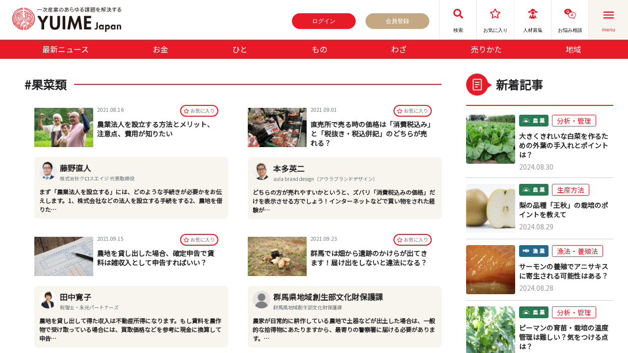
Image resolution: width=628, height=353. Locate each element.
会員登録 (397, 21)
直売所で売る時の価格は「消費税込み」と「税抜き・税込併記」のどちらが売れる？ (371, 133)
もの (319, 49)
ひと (240, 49)
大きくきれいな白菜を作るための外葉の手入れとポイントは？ (563, 145)
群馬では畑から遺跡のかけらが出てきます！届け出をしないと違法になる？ (369, 257)
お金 (160, 49)
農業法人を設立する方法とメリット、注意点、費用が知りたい (155, 128)
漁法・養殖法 (577, 251)
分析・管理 (574, 121)
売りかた (486, 49)
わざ (399, 49)
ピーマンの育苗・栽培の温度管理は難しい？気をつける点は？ (563, 337)
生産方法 (570, 190)
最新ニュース (65, 49)
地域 (573, 49)
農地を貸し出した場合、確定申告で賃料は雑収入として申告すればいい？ (155, 257)
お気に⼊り (202, 110)
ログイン (324, 21)
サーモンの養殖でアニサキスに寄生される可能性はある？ (563, 271)
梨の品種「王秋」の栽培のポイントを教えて (563, 210)
